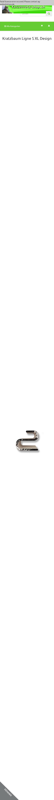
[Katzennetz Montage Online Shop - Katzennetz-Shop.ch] (9, 12)
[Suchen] (49, 13)
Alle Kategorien (13, 26)
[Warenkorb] (42, 25)
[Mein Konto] (49, 25)
